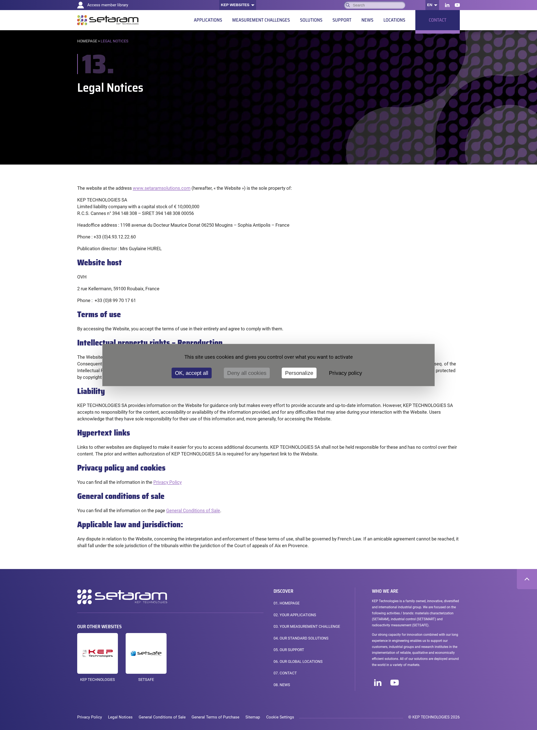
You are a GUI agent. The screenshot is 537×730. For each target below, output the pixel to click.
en (429, 5)
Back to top (527, 579)
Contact (285, 673)
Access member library (107, 5)
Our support (289, 650)
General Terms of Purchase (215, 717)
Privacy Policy (89, 717)
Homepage (87, 41)
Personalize (299, 373)
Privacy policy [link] (345, 373)
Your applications (295, 615)
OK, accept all (191, 373)
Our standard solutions (301, 638)
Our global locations (298, 661)
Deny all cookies (246, 373)
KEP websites (235, 5)
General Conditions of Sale (193, 510)
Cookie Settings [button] (280, 717)
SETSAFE (146, 680)
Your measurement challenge (307, 626)
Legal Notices (120, 717)
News (282, 685)
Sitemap (252, 717)
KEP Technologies (97, 680)
